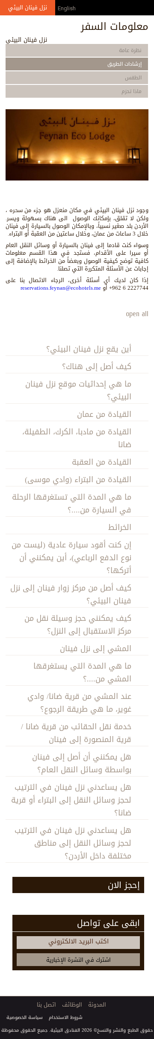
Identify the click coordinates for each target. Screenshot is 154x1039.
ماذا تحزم (131, 91)
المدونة (97, 1004)
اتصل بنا (46, 1004)
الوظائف (72, 1004)
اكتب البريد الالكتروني (78, 941)
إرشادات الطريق (124, 64)
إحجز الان (124, 885)
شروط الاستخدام (66, 1017)
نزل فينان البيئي (27, 7)
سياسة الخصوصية (24, 1017)
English (67, 8)
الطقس (133, 77)
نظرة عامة (130, 50)
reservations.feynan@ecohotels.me (61, 287)
